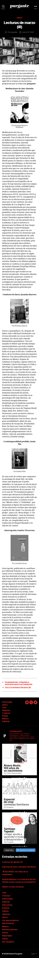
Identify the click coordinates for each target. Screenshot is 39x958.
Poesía (5, 716)
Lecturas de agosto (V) (12, 862)
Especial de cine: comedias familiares (19, 867)
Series (5, 939)
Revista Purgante (15, 954)
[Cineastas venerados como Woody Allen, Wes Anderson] (19, 795)
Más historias (8, 923)
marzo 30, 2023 (28, 32)
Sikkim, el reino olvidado (13, 887)
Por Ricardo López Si (19, 326)
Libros (19, 17)
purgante (14, 32)
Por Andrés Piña (19, 471)
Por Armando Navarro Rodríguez (20, 126)
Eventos (5, 908)
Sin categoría (8, 942)
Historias (6, 710)
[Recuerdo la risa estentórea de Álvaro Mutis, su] (19, 761)
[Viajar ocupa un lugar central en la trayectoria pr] (19, 829)
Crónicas (6, 713)
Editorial (5, 721)
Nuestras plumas (9, 929)
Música (5, 719)
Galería (5, 911)
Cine (4, 707)
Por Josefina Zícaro (19, 563)
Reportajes (7, 936)
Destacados (7, 899)
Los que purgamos (10, 920)
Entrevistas (7, 702)
